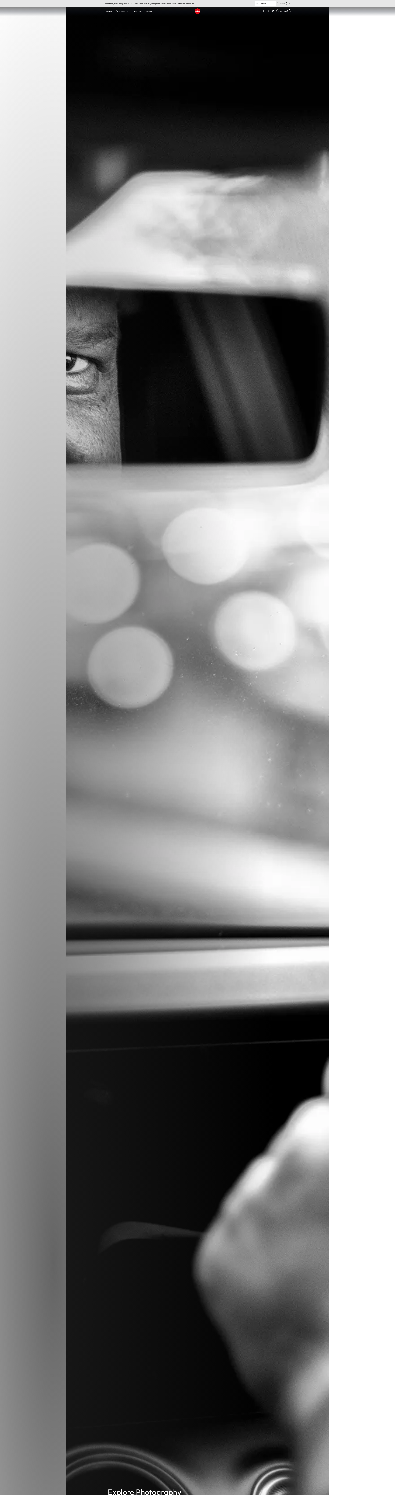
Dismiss (289, 3)
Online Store (282, 11)
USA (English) (261, 3)
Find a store (273, 11)
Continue (282, 4)
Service (149, 11)
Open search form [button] (263, 11)
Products (108, 11)
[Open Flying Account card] (268, 11)
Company (138, 11)
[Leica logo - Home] (197, 11)
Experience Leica (123, 11)
